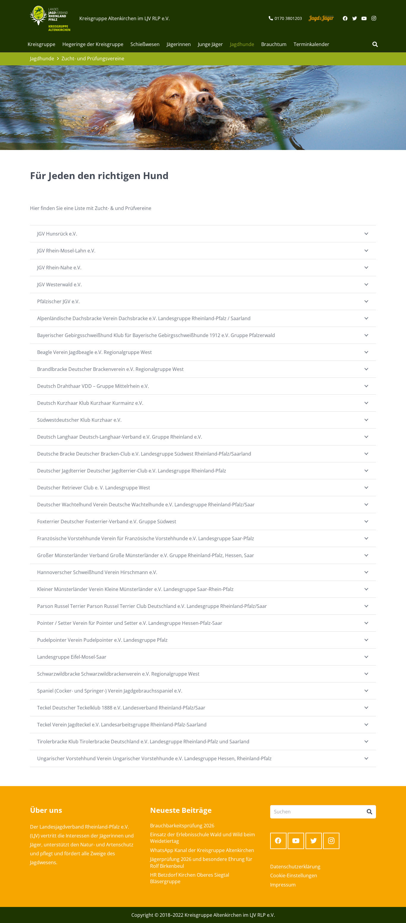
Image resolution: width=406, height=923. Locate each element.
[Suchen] (375, 44)
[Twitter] (354, 18)
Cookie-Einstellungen (293, 875)
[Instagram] (373, 18)
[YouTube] (364, 18)
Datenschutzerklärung (295, 866)
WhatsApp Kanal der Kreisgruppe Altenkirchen (202, 850)
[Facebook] (345, 18)
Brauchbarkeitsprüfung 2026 (182, 825)
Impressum (283, 884)
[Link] (50, 18)
